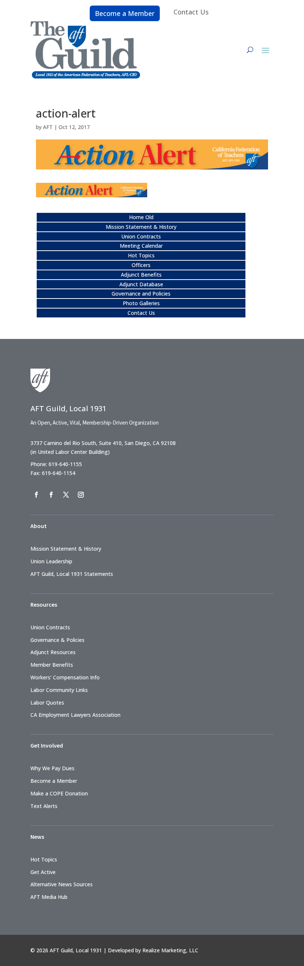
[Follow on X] (66, 495)
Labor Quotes (47, 702)
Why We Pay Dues (52, 768)
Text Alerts (43, 806)
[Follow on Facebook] (36, 495)
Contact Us (191, 11)
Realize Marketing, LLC (170, 950)
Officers (141, 264)
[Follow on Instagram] (81, 495)
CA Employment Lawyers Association (75, 714)
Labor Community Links (59, 689)
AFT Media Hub (48, 896)
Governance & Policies (57, 639)
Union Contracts (141, 236)
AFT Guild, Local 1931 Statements (71, 573)
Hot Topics (141, 255)
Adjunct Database (141, 284)
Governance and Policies (141, 293)
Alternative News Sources (61, 884)
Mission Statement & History (141, 226)
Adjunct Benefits (141, 274)
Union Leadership (51, 561)
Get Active (43, 872)
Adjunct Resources (53, 652)
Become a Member (125, 13)
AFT (48, 127)
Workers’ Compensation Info (65, 677)
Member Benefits (51, 664)
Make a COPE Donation (59, 793)
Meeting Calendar (141, 245)
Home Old (141, 217)
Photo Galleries (141, 303)
